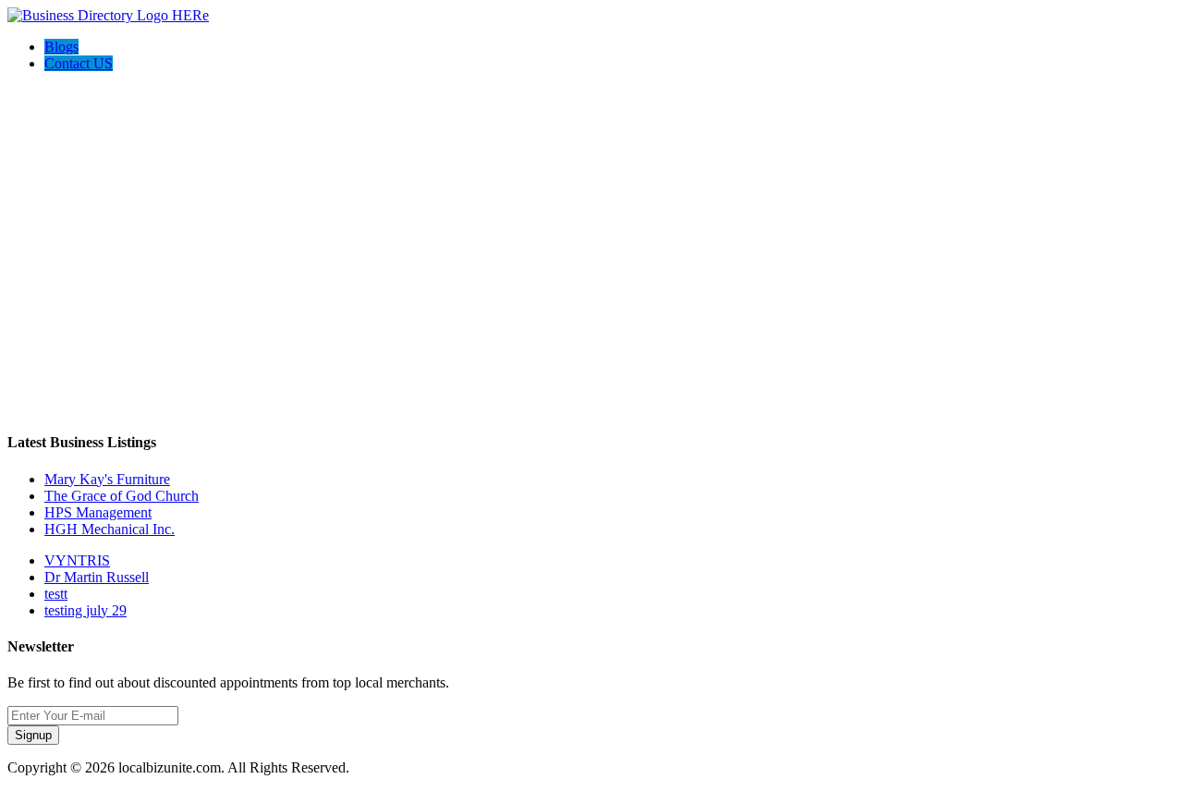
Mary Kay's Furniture (107, 479)
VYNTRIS (77, 560)
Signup (33, 735)
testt (55, 594)
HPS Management (98, 512)
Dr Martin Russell (96, 577)
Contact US (78, 63)
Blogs (61, 47)
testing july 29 (85, 610)
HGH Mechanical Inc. (109, 529)
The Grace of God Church (121, 496)
